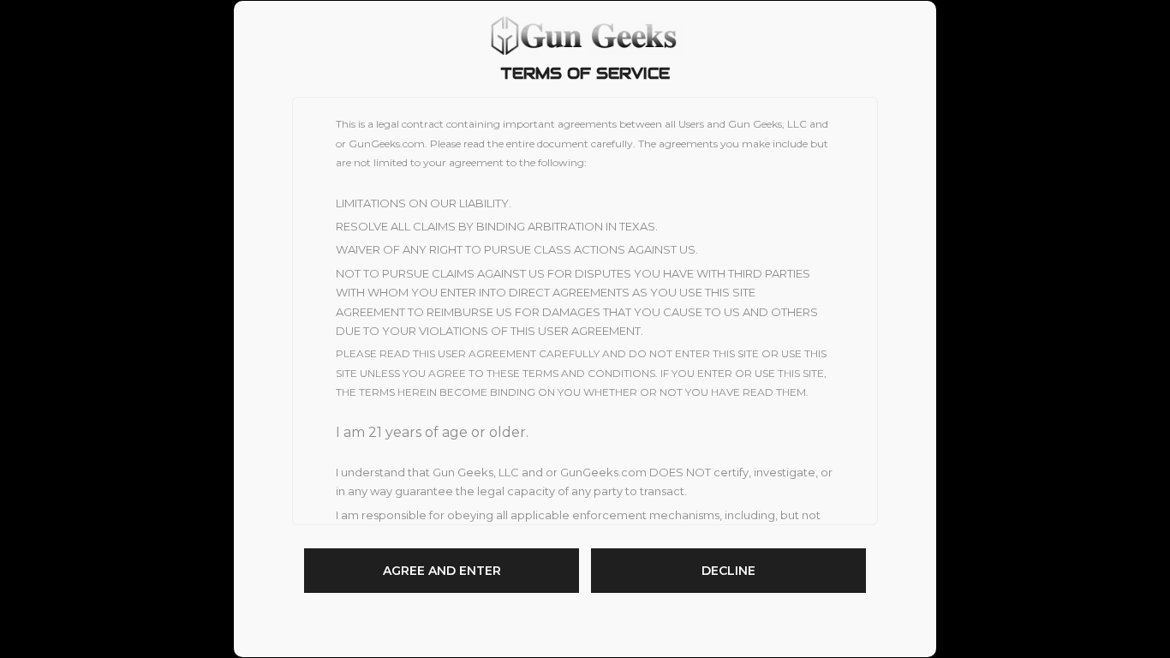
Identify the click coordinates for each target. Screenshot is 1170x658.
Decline (728, 570)
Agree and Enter (442, 570)
